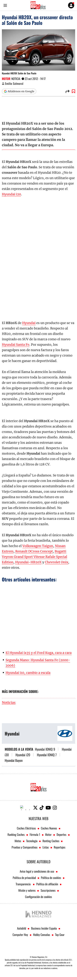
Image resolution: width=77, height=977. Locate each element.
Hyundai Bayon (14, 760)
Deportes (61, 834)
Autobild (21, 928)
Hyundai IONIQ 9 (45, 749)
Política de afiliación (47, 884)
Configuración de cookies (38, 896)
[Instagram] (55, 807)
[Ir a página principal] (38, 5)
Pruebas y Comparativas (24, 847)
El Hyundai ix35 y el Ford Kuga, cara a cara (39, 653)
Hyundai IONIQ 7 (47, 755)
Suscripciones (48, 890)
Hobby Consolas (41, 934)
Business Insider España (44, 928)
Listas (45, 847)
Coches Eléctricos (26, 828)
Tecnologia (31, 841)
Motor (6, 78)
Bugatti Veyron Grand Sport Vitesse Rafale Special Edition (34, 556)
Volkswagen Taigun (37, 546)
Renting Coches (50, 841)
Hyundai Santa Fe (15, 345)
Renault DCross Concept (34, 551)
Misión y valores (27, 890)
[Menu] (5, 5)
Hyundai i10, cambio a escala (28, 673)
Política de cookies (51, 877)
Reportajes (59, 847)
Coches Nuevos (49, 828)
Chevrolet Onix (56, 562)
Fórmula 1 (35, 834)
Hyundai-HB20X (28, 562)
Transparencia (23, 884)
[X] (35, 807)
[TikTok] (42, 807)
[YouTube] (48, 807)
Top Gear (59, 934)
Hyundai (29, 323)
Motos (18, 841)
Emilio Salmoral (14, 83)
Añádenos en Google (21, 91)
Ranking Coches (15, 834)
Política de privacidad (24, 877)
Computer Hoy (20, 934)
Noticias (9, 703)
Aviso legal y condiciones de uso (37, 871)
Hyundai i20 (11, 194)
